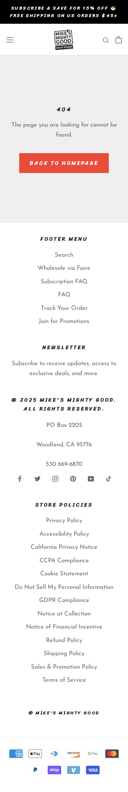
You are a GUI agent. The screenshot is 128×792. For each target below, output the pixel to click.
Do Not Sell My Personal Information (64, 587)
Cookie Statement (64, 574)
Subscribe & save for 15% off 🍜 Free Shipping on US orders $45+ (64, 11)
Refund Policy (64, 640)
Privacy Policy (64, 521)
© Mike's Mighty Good (64, 713)
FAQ (64, 295)
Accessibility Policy (64, 534)
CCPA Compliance (64, 561)
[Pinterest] (73, 478)
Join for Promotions (64, 321)
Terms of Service (64, 680)
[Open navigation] (10, 40)
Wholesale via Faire (64, 268)
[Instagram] (55, 478)
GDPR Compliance (64, 600)
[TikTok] (109, 478)
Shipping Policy (64, 654)
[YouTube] (91, 478)
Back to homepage (64, 163)
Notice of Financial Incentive (64, 627)
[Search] (106, 39)
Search (64, 255)
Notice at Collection (64, 614)
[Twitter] (37, 478)
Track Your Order (64, 308)
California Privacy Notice (64, 547)
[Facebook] (20, 478)
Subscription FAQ (64, 282)
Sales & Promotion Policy (64, 667)
